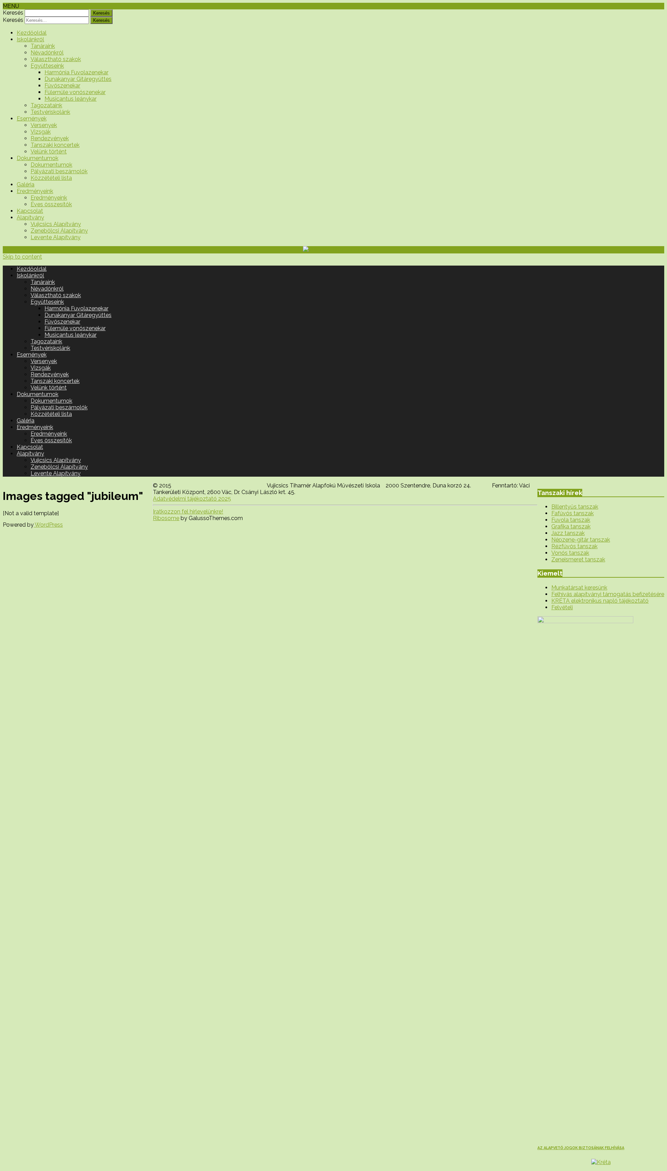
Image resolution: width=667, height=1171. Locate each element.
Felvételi (562, 607)
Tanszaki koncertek (55, 145)
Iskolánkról (30, 39)
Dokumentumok (37, 158)
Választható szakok (56, 59)
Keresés (13, 12)
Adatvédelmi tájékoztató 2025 (192, 498)
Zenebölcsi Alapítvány (59, 230)
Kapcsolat (30, 211)
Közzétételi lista (51, 178)
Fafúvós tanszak (572, 513)
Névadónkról (47, 52)
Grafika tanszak (571, 526)
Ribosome (166, 518)
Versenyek (44, 125)
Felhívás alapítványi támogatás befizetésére (607, 594)
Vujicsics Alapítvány (56, 224)
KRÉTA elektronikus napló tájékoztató (600, 600)
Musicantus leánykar (70, 98)
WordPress (48, 524)
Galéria (25, 184)
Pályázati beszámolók (59, 171)
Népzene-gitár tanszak (580, 539)
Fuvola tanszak (570, 520)
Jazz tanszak (568, 533)
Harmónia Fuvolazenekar (76, 72)
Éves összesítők (51, 204)
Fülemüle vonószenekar (75, 92)
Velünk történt (49, 151)
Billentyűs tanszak (574, 506)
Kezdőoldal (32, 33)
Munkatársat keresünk (579, 587)
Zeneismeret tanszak (578, 559)
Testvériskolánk (50, 112)
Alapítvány (30, 217)
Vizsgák (41, 131)
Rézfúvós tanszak (574, 546)
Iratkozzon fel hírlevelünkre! (188, 511)
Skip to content (22, 256)
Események (32, 118)
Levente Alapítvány (56, 237)
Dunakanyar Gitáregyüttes (78, 79)
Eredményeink (35, 191)
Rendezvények (50, 138)
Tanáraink (43, 46)
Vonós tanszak (570, 553)
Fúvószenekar (62, 85)
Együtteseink (47, 65)
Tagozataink (46, 105)
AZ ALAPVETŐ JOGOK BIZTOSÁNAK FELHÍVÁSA (580, 1148)
